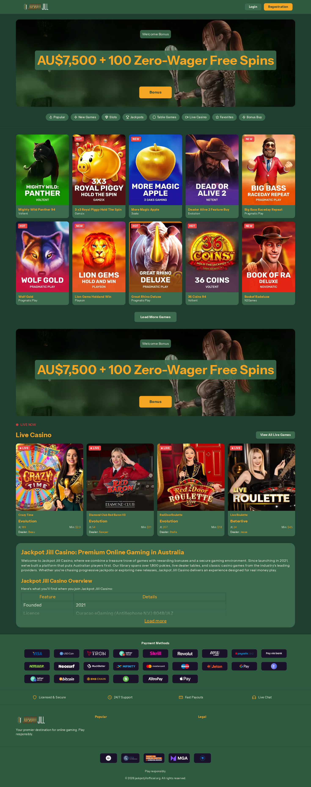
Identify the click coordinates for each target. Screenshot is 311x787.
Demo (44, 174)
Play (45, 165)
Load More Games (155, 317)
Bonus (156, 92)
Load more (155, 621)
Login (253, 7)
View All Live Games (275, 435)
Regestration (278, 7)
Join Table (51, 477)
